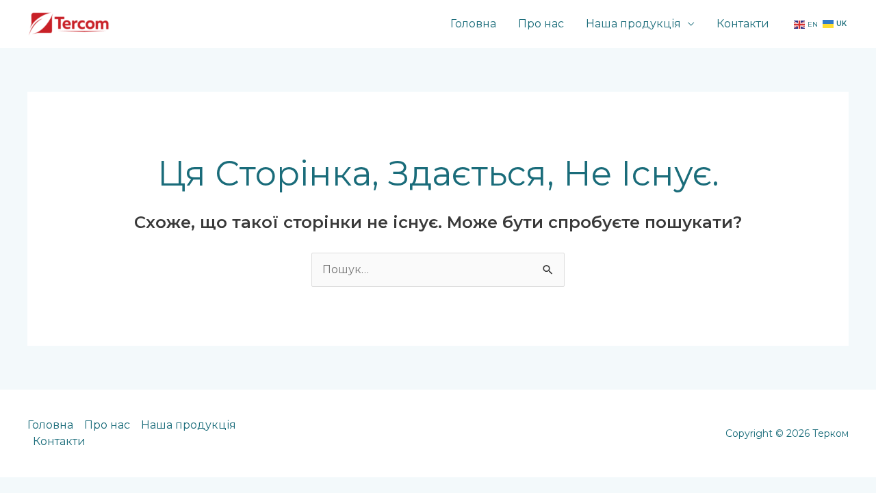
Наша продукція (633, 23)
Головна (473, 23)
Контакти (743, 23)
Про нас (541, 23)
